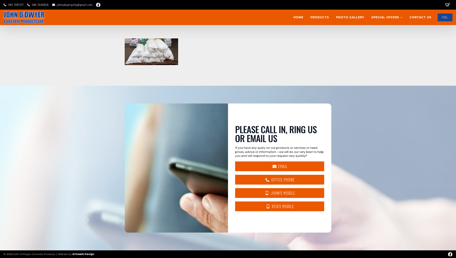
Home (298, 17)
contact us (420, 17)
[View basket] (447, 5)
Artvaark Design (83, 254)
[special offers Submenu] (402, 17)
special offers (385, 17)
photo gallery (350, 17)
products (319, 17)
